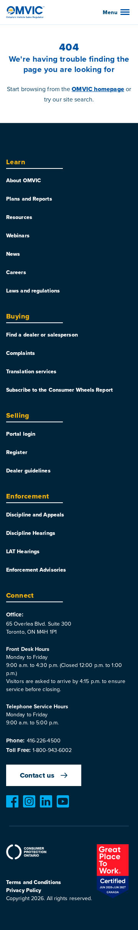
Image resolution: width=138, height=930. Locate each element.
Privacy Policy (23, 890)
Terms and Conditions (33, 882)
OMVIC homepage (98, 89)
